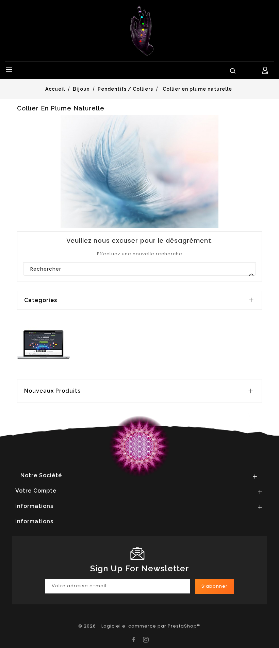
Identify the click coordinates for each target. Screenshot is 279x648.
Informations (34, 521)
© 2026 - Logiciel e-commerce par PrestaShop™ (139, 626)
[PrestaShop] (43, 344)
